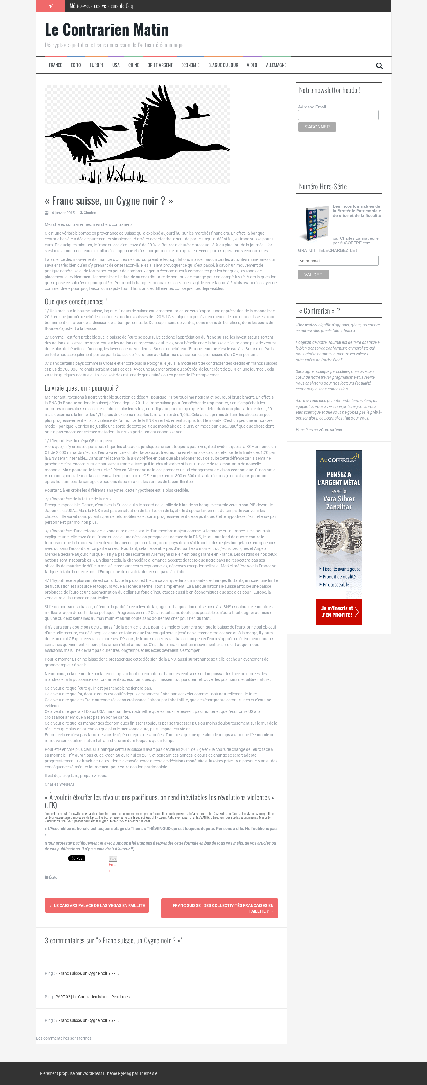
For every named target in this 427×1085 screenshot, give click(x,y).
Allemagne (276, 65)
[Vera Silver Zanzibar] (339, 537)
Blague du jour (223, 65)
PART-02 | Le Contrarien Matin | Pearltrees (92, 996)
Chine (133, 65)
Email (113, 867)
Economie (190, 65)
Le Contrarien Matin (107, 28)
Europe (97, 65)
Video (252, 65)
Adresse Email (312, 107)
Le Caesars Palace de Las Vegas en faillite (97, 905)
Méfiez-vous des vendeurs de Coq (101, 5)
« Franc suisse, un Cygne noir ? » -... (87, 973)
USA (116, 65)
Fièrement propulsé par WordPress (71, 1073)
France (55, 65)
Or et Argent (160, 65)
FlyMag (124, 1073)
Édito (76, 65)
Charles (90, 212)
